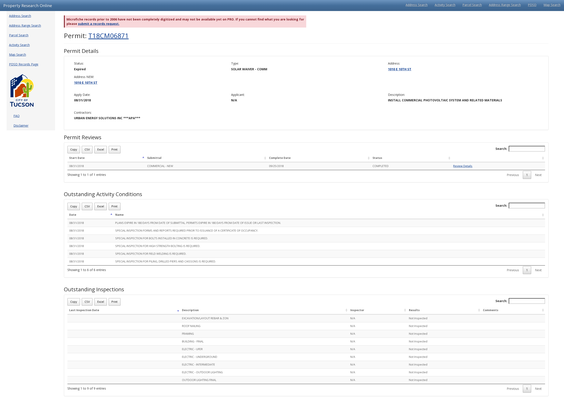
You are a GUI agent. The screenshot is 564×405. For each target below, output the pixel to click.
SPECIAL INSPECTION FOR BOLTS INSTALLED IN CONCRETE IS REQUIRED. (161, 238)
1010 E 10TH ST (399, 69)
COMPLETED (381, 166)
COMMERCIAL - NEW (160, 166)
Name (119, 215)
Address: (394, 63)
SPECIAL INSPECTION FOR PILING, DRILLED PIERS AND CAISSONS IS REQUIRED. (165, 261)
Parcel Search (472, 5)
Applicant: (238, 94)
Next (538, 175)
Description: (396, 94)
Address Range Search (505, 5)
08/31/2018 (76, 166)
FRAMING (188, 334)
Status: (79, 63)
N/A (352, 318)
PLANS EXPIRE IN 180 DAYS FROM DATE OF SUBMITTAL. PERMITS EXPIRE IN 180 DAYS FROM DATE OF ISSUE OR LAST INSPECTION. (198, 223)
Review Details (462, 166)
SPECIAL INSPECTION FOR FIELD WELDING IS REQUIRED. (150, 254)
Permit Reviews (82, 137)
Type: (235, 63)
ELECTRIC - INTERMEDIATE (198, 364)
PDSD (532, 5)
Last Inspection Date (84, 310)
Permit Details (81, 51)
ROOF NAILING (191, 326)
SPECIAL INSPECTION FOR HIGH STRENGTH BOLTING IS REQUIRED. (157, 246)
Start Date (77, 158)
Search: (501, 149)
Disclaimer (20, 125)
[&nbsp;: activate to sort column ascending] (498, 158)
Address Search (417, 5)
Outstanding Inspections (94, 289)
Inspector (357, 310)
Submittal (154, 158)
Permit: (96, 35)
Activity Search (445, 5)
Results (414, 310)
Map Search (552, 5)
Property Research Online (27, 5)
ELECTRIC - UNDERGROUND (199, 357)
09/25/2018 (276, 166)
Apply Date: (82, 94)
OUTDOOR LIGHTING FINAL (199, 380)
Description (190, 310)
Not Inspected (418, 318)
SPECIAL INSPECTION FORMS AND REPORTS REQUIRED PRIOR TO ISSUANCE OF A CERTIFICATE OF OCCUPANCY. (186, 230)
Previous (513, 175)
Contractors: (83, 112)
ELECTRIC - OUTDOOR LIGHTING (202, 372)
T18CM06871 (108, 35)
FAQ (16, 116)
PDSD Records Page (23, 64)
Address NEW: (84, 76)
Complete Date (280, 158)
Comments (490, 310)
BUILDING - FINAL (193, 341)
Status (377, 158)
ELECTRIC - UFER (192, 349)
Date (72, 215)
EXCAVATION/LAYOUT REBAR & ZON (205, 318)
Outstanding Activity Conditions (103, 194)
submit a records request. (98, 24)
